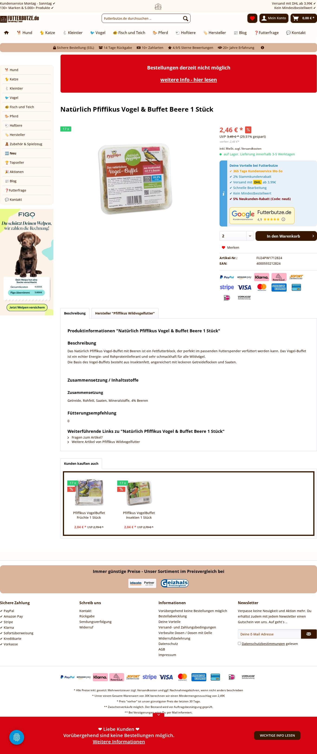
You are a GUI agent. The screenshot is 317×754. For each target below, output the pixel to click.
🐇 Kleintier (14, 88)
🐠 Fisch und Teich (19, 107)
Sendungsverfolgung (95, 621)
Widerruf (86, 627)
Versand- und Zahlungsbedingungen (187, 627)
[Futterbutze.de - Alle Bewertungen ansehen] (272, 215)
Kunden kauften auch (81, 463)
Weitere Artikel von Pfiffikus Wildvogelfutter (105, 442)
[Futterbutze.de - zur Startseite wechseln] (19, 19)
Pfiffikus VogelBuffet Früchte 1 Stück (89, 515)
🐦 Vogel (11, 97)
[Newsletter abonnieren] (309, 634)
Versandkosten (147, 690)
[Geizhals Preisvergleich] (175, 583)
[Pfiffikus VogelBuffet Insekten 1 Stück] (138, 492)
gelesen (270, 643)
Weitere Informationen (119, 741)
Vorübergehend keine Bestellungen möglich (192, 611)
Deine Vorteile (169, 621)
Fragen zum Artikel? (87, 437)
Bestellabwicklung (172, 616)
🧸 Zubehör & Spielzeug (23, 144)
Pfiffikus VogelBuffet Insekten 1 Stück (139, 515)
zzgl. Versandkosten (248, 149)
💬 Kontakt (13, 199)
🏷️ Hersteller (15, 134)
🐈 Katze (11, 79)
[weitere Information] (262, 47)
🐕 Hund (11, 70)
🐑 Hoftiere (13, 125)
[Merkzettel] (252, 18)
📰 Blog (10, 181)
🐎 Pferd (11, 116)
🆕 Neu (10, 153)
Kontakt (85, 611)
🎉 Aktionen (14, 172)
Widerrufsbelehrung (174, 638)
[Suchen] (186, 18)
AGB (161, 649)
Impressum (167, 655)
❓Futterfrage (15, 190)
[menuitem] (146, 18)
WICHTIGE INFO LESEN (277, 735)
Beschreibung (75, 313)
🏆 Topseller (14, 162)
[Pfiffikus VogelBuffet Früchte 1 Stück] (89, 492)
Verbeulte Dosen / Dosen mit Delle (185, 633)
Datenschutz (168, 643)
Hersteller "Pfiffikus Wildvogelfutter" (125, 313)
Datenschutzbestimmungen (263, 643)
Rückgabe (87, 616)
